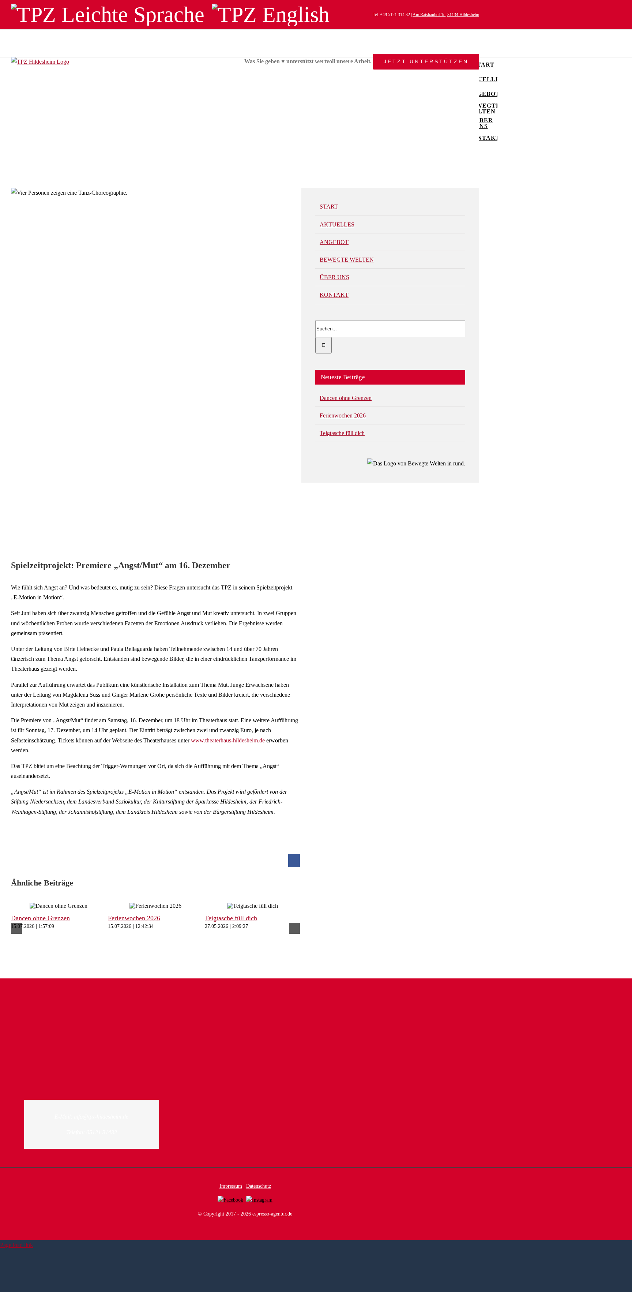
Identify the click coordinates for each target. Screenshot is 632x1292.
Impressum (230, 1186)
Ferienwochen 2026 (134, 918)
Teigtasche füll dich (231, 918)
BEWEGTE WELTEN (347, 259)
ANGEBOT (334, 242)
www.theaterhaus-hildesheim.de (228, 740)
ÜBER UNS (334, 277)
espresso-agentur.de (272, 1214)
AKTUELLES (337, 224)
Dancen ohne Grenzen (40, 918)
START (329, 206)
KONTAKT (334, 295)
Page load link (16, 1245)
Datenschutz (258, 1186)
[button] (483, 152)
